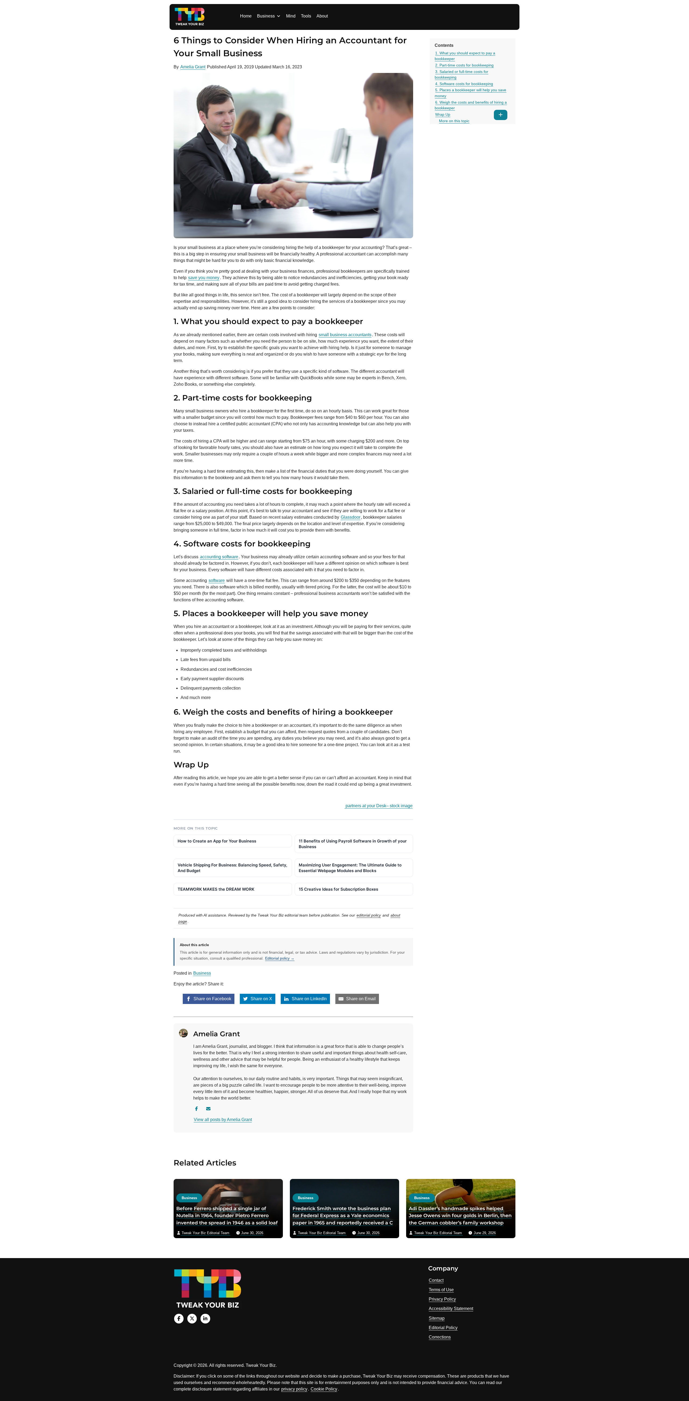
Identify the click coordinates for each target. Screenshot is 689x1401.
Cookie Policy (324, 1389)
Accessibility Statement (451, 1308)
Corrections (440, 1337)
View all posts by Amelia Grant (223, 1119)
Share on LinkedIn (309, 998)
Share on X (260, 998)
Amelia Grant (192, 67)
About (322, 16)
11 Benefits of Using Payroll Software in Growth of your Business (353, 843)
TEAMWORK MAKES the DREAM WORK (216, 889)
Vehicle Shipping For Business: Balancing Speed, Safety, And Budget (232, 867)
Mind (291, 16)
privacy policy (294, 1389)
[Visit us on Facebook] (179, 1318)
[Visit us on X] (192, 1318)
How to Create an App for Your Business (217, 841)
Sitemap (437, 1318)
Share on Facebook (211, 998)
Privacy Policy (442, 1299)
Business (266, 16)
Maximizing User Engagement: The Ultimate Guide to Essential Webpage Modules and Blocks (350, 867)
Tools (306, 16)
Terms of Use (441, 1289)
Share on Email (360, 998)
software (217, 580)
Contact (436, 1280)
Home (246, 16)
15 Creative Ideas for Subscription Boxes (338, 889)
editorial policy (369, 915)
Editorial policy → (279, 958)
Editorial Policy (443, 1327)
